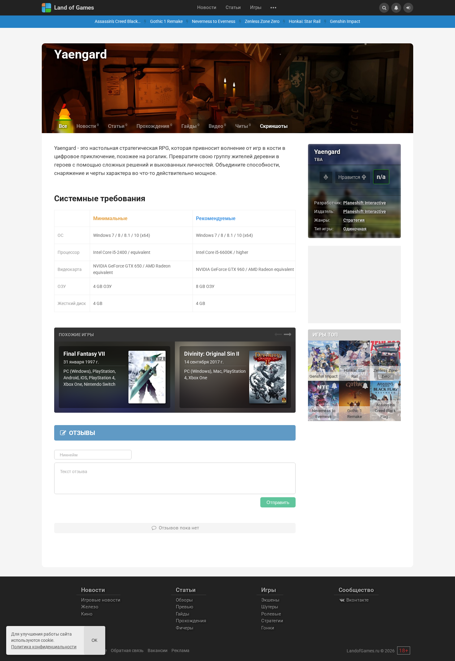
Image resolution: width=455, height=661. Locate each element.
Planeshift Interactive (364, 202)
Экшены (270, 600)
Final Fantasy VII (84, 354)
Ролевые (271, 614)
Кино (87, 614)
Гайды (182, 614)
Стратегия (354, 220)
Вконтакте (357, 600)
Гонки (267, 628)
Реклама (180, 650)
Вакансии (157, 650)
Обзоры (184, 600)
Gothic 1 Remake (166, 21)
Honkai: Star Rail (304, 21)
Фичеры (184, 628)
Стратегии (272, 621)
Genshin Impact (345, 21)
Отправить (277, 502)
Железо (89, 607)
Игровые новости (100, 600)
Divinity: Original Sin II (211, 354)
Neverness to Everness (213, 21)
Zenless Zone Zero (262, 21)
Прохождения (191, 621)
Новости (206, 7)
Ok (95, 640)
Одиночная (354, 228)
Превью (184, 607)
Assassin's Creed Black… (118, 21)
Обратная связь (127, 650)
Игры (256, 7)
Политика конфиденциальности (43, 646)
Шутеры (269, 607)
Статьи (233, 7)
